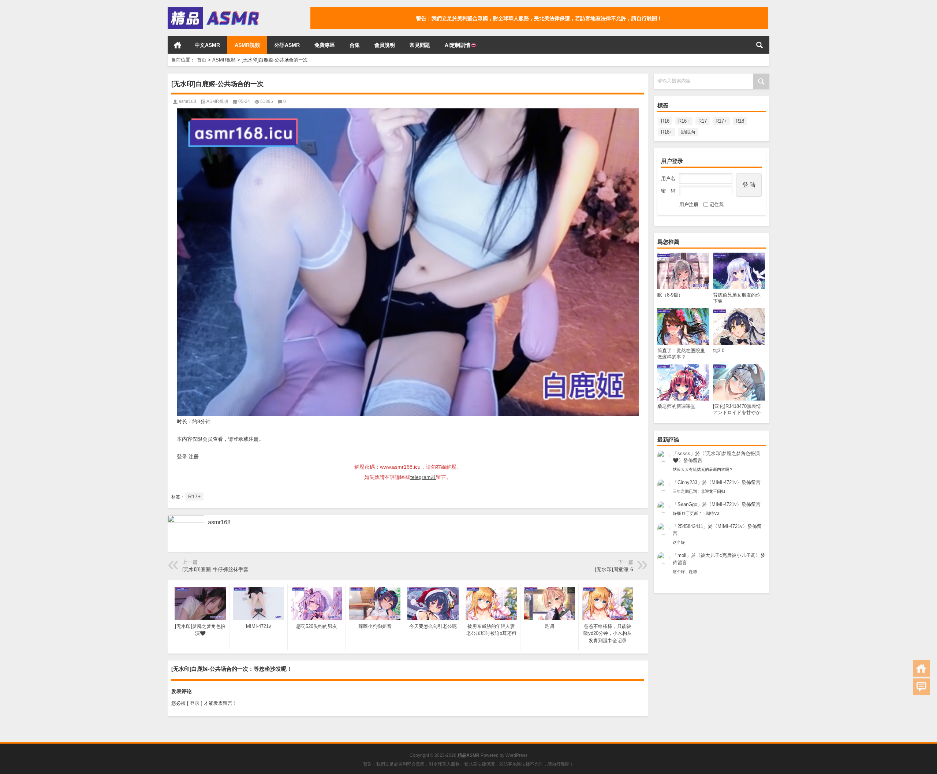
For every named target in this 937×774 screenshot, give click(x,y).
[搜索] (759, 45)
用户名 (668, 178)
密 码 (668, 191)
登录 (182, 456)
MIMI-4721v (724, 482)
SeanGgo (687, 504)
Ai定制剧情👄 (461, 45)
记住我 (716, 204)
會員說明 (384, 45)
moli (681, 555)
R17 (702, 121)
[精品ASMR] (214, 9)
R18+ (666, 132)
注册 (193, 456)
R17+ (721, 121)
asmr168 (187, 101)
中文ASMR (207, 45)
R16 (665, 121)
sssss (683, 453)
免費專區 (324, 45)
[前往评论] (921, 686)
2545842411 (690, 526)
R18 (740, 121)
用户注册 (688, 204)
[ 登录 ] (195, 703)
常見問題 (420, 45)
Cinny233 (687, 482)
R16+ (684, 121)
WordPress (516, 755)
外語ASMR (287, 45)
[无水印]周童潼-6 (614, 569)
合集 (355, 45)
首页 (177, 45)
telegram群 (423, 477)
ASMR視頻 (247, 45)
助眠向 (688, 132)
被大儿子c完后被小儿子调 (728, 555)
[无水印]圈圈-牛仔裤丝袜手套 (215, 569)
